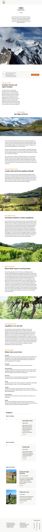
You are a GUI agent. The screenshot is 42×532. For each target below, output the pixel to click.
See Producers (35, 74)
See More (24, 434)
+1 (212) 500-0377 (23, 526)
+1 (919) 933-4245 (9, 526)
